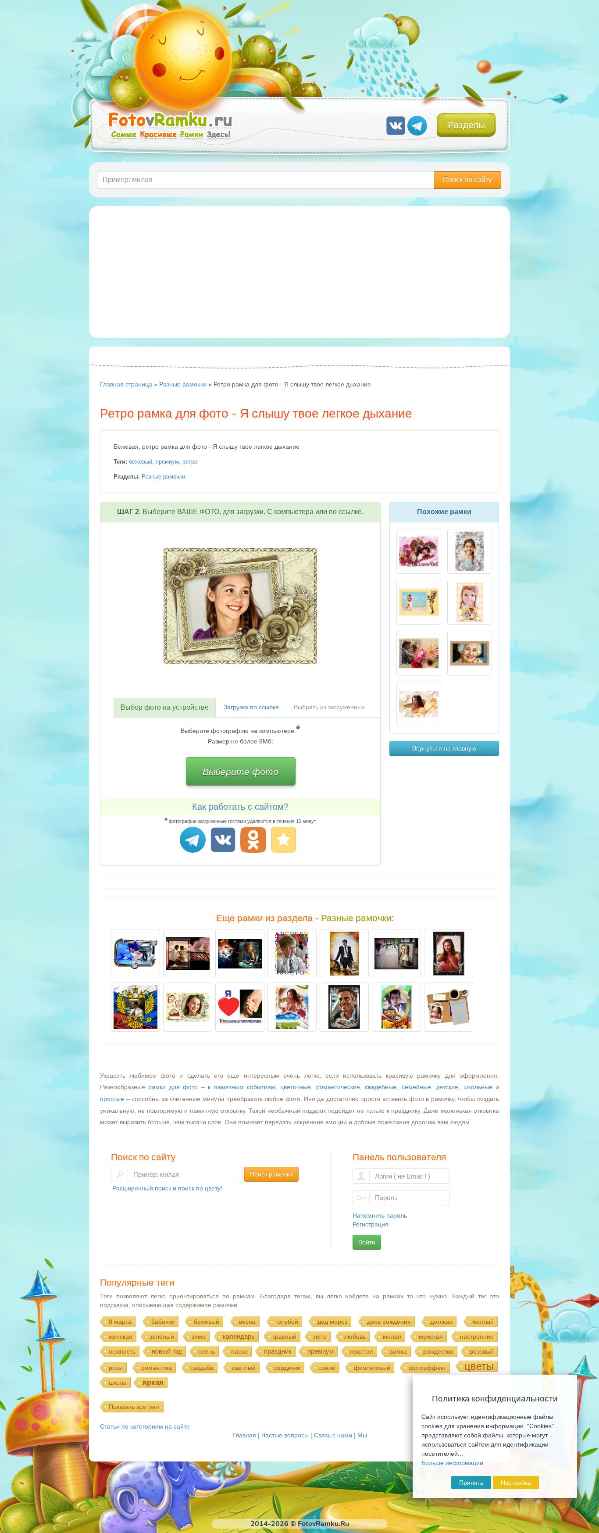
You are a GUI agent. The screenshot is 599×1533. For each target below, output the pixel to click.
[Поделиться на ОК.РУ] (254, 841)
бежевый (140, 461)
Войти (366, 1242)
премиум (167, 461)
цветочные (295, 1086)
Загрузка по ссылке (251, 707)
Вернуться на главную (444, 748)
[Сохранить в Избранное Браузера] (285, 841)
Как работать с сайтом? (240, 806)
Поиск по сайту (467, 179)
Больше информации (452, 1462)
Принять (471, 1482)
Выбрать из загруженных (329, 707)
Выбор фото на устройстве (165, 707)
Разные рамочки (163, 476)
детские (447, 1086)
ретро (189, 461)
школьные (478, 1086)
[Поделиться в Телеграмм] (194, 841)
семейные (416, 1086)
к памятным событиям (241, 1086)
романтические (338, 1086)
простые (112, 1098)
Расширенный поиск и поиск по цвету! (167, 1188)
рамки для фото (173, 1086)
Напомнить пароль (380, 1215)
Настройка (516, 1482)
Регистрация (371, 1224)
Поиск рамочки (271, 1174)
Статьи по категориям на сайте (145, 1426)
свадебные (380, 1086)
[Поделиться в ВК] (224, 841)
